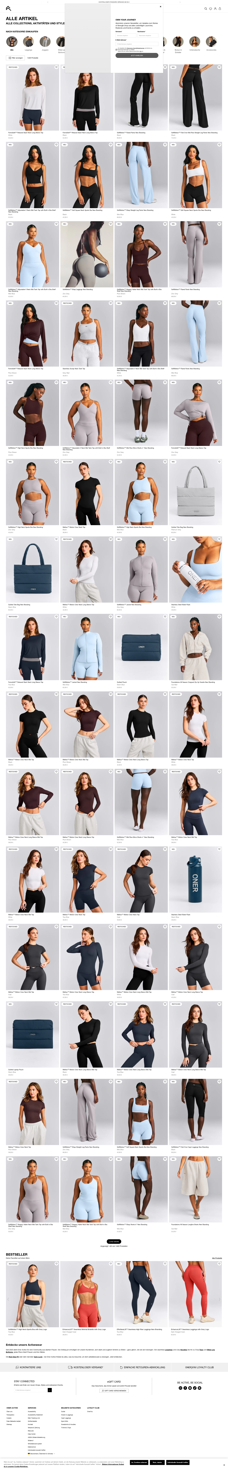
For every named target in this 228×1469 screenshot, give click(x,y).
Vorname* (119, 31)
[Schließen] (224, 1465)
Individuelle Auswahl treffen (178, 1462)
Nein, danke (157, 1462)
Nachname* (141, 31)
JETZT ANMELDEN (137, 55)
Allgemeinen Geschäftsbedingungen (135, 48)
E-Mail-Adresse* (121, 40)
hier (141, 51)
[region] (114, 1463)
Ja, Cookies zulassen (139, 1462)
